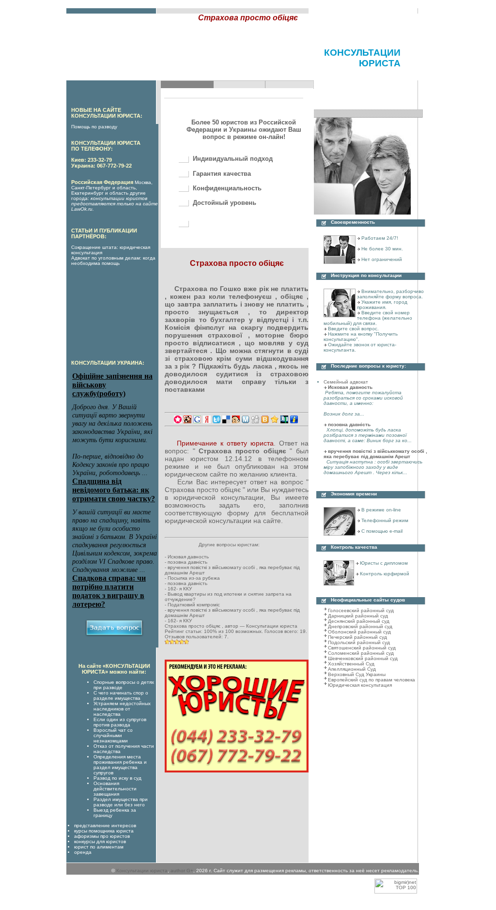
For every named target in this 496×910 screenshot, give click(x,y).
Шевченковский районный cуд (363, 658)
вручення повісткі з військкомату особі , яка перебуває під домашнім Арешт (375, 453)
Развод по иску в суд (117, 778)
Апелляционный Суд (352, 669)
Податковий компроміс (194, 604)
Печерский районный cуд (357, 637)
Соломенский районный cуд (361, 653)
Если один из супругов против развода (119, 722)
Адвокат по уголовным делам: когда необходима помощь (113, 260)
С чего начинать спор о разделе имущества (120, 695)
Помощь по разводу (94, 126)
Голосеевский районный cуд (361, 610)
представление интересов (105, 825)
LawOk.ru (82, 209)
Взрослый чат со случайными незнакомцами (113, 735)
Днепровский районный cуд (360, 626)
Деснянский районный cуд (358, 621)
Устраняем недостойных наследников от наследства (122, 709)
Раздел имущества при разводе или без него (120, 802)
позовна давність (187, 562)
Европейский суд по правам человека (371, 679)
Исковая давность (188, 556)
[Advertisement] (179, 65)
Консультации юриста (142, 870)
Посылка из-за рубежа (194, 578)
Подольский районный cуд (359, 642)
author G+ (181, 870)
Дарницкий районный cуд (358, 615)
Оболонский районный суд (359, 631)
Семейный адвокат (346, 382)
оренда (83, 852)
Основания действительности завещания (115, 789)
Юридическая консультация (360, 685)
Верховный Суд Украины (357, 674)
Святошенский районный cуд (362, 647)
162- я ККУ (180, 588)
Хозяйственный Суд (351, 663)
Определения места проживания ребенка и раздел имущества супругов (120, 764)
